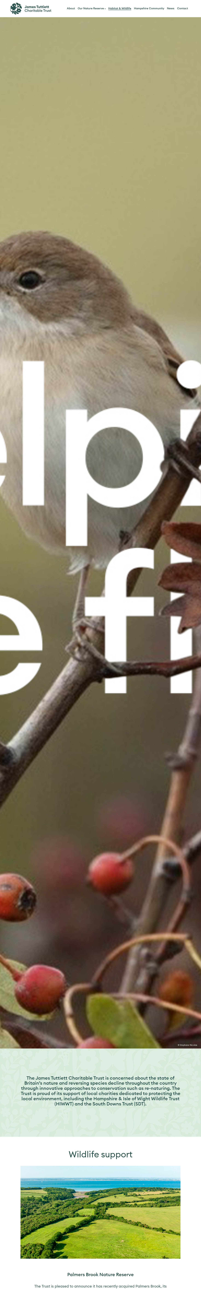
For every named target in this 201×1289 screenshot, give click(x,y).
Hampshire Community (149, 8)
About (71, 8)
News (170, 8)
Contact (182, 8)
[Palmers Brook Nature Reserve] (100, 1212)
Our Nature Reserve (91, 8)
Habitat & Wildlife (119, 8)
